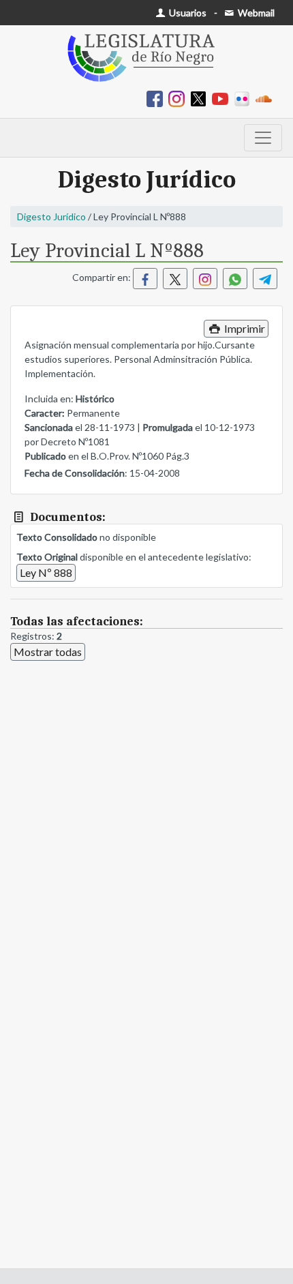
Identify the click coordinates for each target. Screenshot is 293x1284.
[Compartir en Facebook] (145, 278)
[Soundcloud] (266, 98)
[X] (201, 98)
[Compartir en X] (175, 278)
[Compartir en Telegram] (265, 278)
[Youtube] (223, 98)
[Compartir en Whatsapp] (235, 278)
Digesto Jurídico (51, 216)
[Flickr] (245, 98)
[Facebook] (157, 98)
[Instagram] (179, 98)
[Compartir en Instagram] (205, 278)
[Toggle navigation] (263, 137)
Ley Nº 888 (46, 572)
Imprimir (243, 328)
